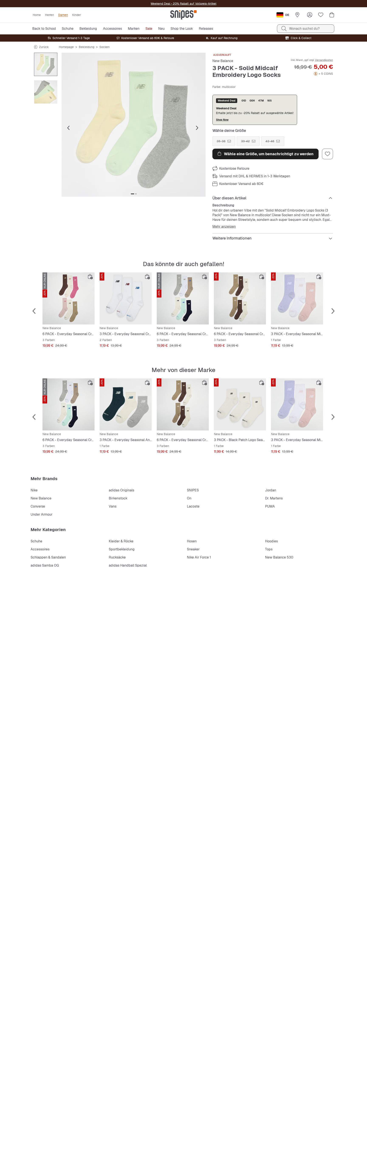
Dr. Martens (274, 498)
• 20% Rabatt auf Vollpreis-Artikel (193, 4)
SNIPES (193, 490)
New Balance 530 (279, 557)
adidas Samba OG (45, 565)
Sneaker (193, 549)
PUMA (270, 506)
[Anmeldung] (309, 15)
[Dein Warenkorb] (331, 15)
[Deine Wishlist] (320, 15)
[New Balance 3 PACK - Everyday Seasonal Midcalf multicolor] (297, 298)
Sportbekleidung (122, 549)
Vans (112, 506)
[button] (134, 125)
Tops (268, 549)
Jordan (270, 490)
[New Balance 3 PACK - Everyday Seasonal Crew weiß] (126, 298)
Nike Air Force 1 (199, 557)
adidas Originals (121, 490)
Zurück (44, 47)
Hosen (192, 541)
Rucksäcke (117, 557)
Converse (38, 506)
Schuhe (36, 541)
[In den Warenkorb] (90, 276)
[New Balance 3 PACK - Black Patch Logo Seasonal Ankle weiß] (240, 404)
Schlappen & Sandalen (48, 557)
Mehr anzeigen (224, 226)
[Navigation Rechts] (197, 128)
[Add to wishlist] (327, 154)
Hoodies (271, 541)
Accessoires (40, 549)
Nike (34, 490)
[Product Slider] (45, 64)
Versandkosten (324, 60)
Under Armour (41, 514)
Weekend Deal (160, 4)
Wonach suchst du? (304, 28)
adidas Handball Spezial (128, 565)
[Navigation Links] (68, 128)
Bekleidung (86, 47)
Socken (104, 47)
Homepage (66, 47)
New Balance (222, 61)
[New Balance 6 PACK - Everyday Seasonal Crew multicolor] (183, 298)
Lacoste (193, 506)
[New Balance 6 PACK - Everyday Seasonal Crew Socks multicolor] (68, 298)
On (189, 498)
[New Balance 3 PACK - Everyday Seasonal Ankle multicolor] (126, 404)
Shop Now (222, 119)
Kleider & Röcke (121, 541)
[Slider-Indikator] (132, 194)
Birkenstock (118, 498)
